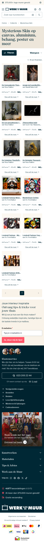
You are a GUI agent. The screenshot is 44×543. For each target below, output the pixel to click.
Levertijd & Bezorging (15, 400)
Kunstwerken (9, 452)
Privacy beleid (35, 520)
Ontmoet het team (13, 442)
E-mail (34, 381)
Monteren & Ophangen (15, 403)
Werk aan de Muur (12, 471)
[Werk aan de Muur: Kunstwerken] (40, 453)
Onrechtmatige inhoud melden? (16, 520)
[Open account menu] (35, 9)
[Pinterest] (14, 478)
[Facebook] (18, 478)
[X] (22, 478)
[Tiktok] (26, 478)
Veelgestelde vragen (14, 389)
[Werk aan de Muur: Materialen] (40, 459)
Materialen (8, 459)
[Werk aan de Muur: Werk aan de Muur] (40, 472)
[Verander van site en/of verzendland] (40, 2)
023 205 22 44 (24, 375)
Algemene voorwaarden (17, 516)
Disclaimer (32, 516)
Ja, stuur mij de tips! (13, 340)
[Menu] (3, 9)
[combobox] (16, 15)
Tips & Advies (9, 465)
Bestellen (10, 392)
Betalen (9, 396)
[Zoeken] (39, 14)
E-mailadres (7, 328)
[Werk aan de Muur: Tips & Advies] (40, 465)
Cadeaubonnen (12, 407)
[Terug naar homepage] (17, 8)
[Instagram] (11, 478)
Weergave (34, 53)
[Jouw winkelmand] (40, 9)
